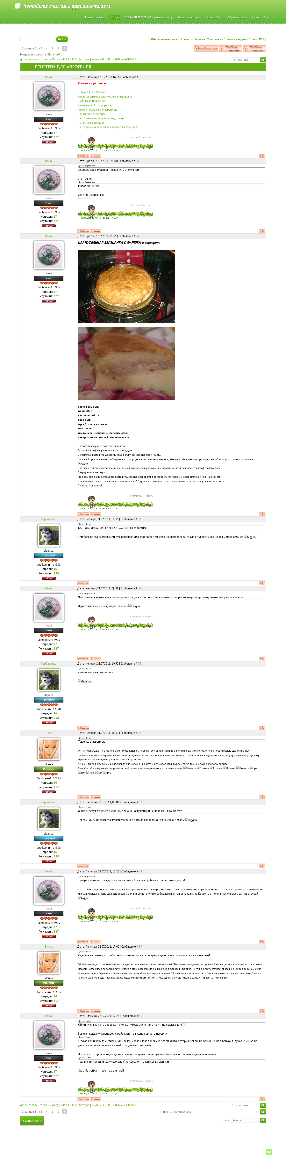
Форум (56, 59)
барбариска (48, 519)
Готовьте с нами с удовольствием (67, 6)
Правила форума (235, 39)
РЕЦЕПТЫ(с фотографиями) (81, 59)
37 (140, 802)
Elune (51, 54)
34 (139, 588)
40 (140, 1016)
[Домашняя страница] (95, 156)
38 (140, 871)
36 (139, 733)
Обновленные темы (164, 39)
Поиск (253, 39)
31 (137, 161)
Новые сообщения (192, 39)
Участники (214, 39)
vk (269, 1152)
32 (137, 236)
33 (139, 519)
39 (140, 946)
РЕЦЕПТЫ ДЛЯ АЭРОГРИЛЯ (119, 59)
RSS (261, 39)
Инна (48, 77)
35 (139, 663)
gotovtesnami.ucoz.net (34, 59)
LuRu (59, 54)
